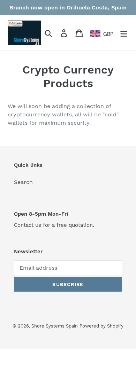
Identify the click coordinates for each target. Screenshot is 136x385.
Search (23, 182)
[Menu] (123, 33)
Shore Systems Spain (54, 326)
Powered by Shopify (101, 326)
